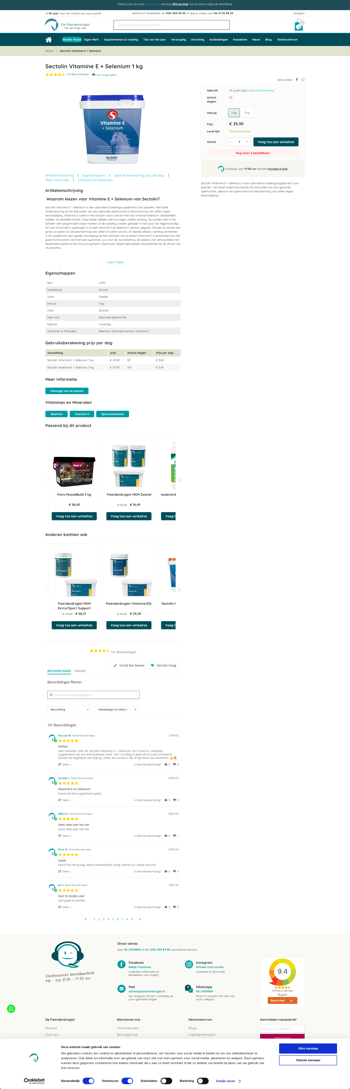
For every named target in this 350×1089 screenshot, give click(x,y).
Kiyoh (282, 995)
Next (179, 480)
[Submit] (224, 23)
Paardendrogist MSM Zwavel (129, 494)
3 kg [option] (247, 112)
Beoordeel (278, 1000)
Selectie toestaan (308, 1060)
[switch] (127, 1081)
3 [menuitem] (104, 919)
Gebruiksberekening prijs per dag (139, 175)
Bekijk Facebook (140, 967)
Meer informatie (57, 180)
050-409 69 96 (176, 13)
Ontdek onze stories (210, 967)
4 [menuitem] (108, 919)
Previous (46, 480)
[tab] (129, 665)
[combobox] (171, 25)
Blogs (193, 1028)
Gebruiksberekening (261, 90)
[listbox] (241, 113)
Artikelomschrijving (59, 175)
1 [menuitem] (94, 919)
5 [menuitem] (113, 919)
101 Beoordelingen (78, 74)
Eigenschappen (93, 175)
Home (49, 51)
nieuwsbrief (152, 4)
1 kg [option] (234, 112)
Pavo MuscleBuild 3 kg (74, 494)
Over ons (52, 1034)
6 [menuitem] (117, 919)
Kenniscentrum (287, 39)
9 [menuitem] (131, 919)
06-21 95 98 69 (223, 13)
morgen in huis (278, 169)
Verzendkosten (128, 1028)
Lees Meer (115, 262)
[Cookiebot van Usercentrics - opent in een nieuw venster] (34, 1081)
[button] (66, 764)
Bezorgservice (127, 1034)
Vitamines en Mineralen (95, 180)
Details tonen (225, 1081)
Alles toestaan (308, 1048)
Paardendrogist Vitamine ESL (129, 603)
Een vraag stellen (107, 75)
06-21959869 (132, 949)
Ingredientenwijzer (202, 1034)
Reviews (51, 1028)
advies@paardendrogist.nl (147, 991)
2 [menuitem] (99, 919)
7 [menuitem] (122, 919)
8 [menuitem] (127, 919)
